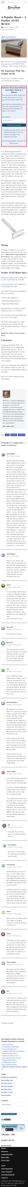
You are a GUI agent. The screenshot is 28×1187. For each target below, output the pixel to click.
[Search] (25, 2)
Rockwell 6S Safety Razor (9, 1049)
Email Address (6, 117)
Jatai (2, 291)
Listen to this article (10, 37)
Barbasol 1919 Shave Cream (10, 1055)
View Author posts (8, 426)
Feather (13, 435)
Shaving (3, 29)
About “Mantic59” (6, 1172)
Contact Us (4, 1178)
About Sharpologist (7, 1169)
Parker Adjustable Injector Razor (11, 1058)
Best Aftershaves (6, 1095)
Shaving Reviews (10, 29)
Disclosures (4, 1151)
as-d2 (7, 435)
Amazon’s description (7, 284)
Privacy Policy (5, 1160)
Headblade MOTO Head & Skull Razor (13, 1051)
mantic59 (5, 27)
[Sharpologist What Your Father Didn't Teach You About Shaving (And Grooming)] (14, 7)
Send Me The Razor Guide (14, 125)
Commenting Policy (7, 1154)
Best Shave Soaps (6, 1089)
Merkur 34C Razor (7, 1044)
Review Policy (5, 1157)
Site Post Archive (6, 1145)
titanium (8, 361)
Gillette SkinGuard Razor (9, 1060)
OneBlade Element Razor (9, 1062)
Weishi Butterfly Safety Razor (10, 1047)
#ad (2, 1069)
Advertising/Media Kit (8, 1175)
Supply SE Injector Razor (9, 1064)
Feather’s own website (7, 277)
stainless (21, 435)
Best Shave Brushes (7, 1086)
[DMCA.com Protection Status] (6, 1120)
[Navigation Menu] (3, 2)
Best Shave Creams (7, 1092)
